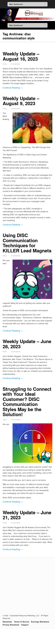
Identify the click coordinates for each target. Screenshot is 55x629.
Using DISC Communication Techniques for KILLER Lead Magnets (27, 243)
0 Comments (15, 64)
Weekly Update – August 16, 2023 (21, 56)
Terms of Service (21, 621)
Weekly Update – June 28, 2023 (27, 344)
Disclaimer (7, 621)
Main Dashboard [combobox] (16, 4)
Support (25, 624)
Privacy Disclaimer (11, 624)
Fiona (5, 64)
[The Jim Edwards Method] (27, 20)
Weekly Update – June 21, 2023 (27, 515)
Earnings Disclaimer (40, 621)
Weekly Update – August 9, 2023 (21, 101)
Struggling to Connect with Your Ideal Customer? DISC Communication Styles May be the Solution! (27, 402)
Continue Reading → (13, 87)
